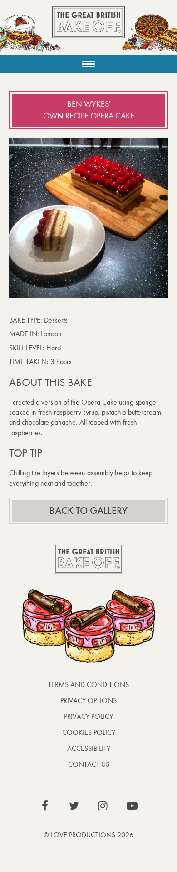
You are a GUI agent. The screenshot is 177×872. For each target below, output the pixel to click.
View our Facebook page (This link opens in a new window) (44, 805)
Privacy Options (88, 700)
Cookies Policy (88, 732)
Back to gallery (88, 511)
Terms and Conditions (88, 684)
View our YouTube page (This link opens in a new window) (132, 805)
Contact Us (88, 764)
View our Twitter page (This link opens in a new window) (74, 805)
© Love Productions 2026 (88, 835)
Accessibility (88, 748)
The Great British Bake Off (88, 30)
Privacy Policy (88, 716)
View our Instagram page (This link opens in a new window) (103, 805)
